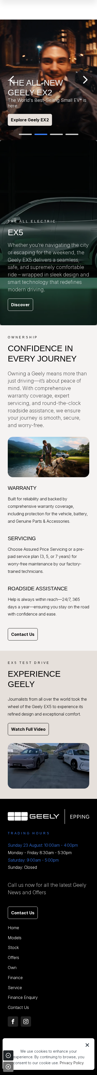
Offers (13, 957)
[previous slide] (12, 80)
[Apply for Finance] (8, 1055)
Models (14, 937)
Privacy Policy (72, 1063)
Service (15, 987)
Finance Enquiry (23, 997)
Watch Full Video (28, 729)
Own (12, 967)
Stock (13, 947)
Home (13, 927)
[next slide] (85, 80)
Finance (15, 977)
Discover (20, 304)
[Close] (8, 1067)
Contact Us (22, 634)
